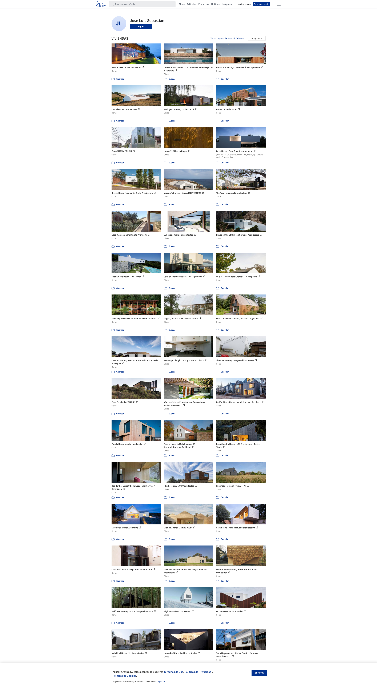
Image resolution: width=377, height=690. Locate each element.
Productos (203, 4)
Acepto (259, 673)
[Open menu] (278, 4)
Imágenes (227, 4)
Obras (182, 4)
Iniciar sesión (244, 4)
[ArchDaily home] (101, 4)
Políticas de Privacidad (198, 672)
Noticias (215, 4)
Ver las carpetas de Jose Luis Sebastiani (227, 38)
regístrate (161, 681)
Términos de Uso (173, 672)
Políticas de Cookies (124, 676)
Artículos (191, 4)
